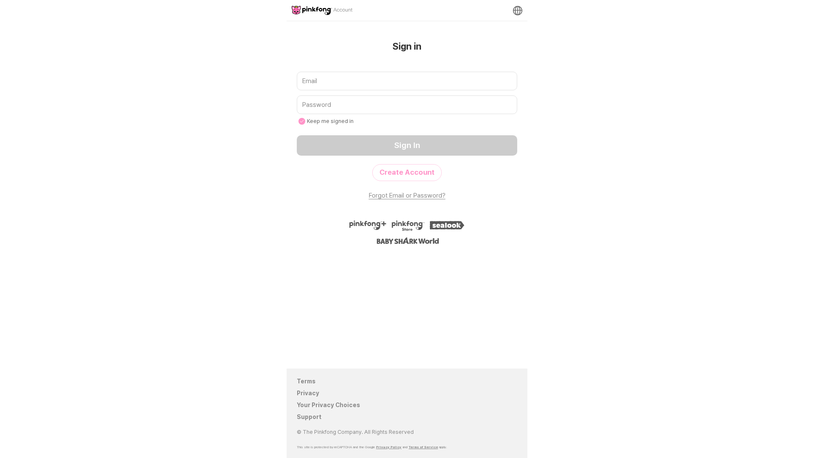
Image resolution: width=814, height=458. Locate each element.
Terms (306, 381)
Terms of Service (423, 447)
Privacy (308, 393)
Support (309, 416)
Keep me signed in (330, 121)
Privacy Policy (388, 447)
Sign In (407, 145)
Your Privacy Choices (328, 405)
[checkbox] (301, 121)
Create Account (407, 172)
